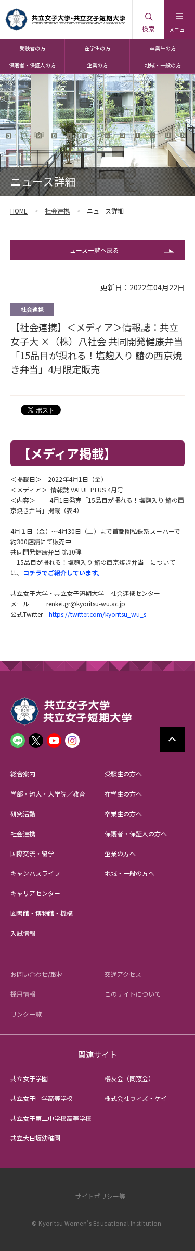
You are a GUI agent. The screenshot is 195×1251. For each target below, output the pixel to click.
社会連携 (57, 210)
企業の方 (97, 65)
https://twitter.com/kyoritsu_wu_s (97, 613)
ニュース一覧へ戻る (91, 250)
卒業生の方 (163, 48)
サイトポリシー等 (100, 1195)
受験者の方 (32, 48)
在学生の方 (97, 48)
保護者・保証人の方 (32, 65)
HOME (19, 210)
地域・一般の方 (163, 65)
